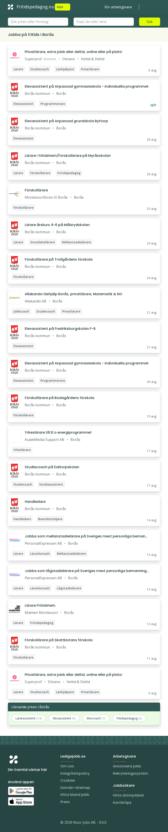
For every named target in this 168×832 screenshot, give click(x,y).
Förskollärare (36, 190)
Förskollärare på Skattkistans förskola (59, 640)
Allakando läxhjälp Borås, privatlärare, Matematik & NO (73, 294)
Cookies (67, 780)
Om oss (67, 766)
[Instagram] (11, 823)
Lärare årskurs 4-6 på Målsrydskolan (57, 224)
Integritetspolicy (75, 773)
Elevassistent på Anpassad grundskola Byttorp (66, 121)
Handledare (35, 501)
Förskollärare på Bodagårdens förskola (59, 397)
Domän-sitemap (75, 787)
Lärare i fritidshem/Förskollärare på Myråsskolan (68, 155)
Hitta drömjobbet (128, 795)
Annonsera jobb (127, 766)
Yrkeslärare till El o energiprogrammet (58, 432)
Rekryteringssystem (130, 773)
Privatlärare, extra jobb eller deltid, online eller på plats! (73, 51)
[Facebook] (28, 823)
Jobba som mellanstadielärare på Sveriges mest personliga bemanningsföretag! (86, 536)
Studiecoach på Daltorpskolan (52, 467)
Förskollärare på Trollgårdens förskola (59, 259)
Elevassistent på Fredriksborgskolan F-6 (60, 328)
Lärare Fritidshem (40, 605)
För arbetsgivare (118, 7)
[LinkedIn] (20, 823)
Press (65, 801)
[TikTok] (37, 823)
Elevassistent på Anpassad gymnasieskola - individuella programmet (87, 86)
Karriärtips (122, 802)
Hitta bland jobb (74, 794)
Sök (150, 21)
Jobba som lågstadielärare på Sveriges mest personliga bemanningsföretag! (87, 571)
